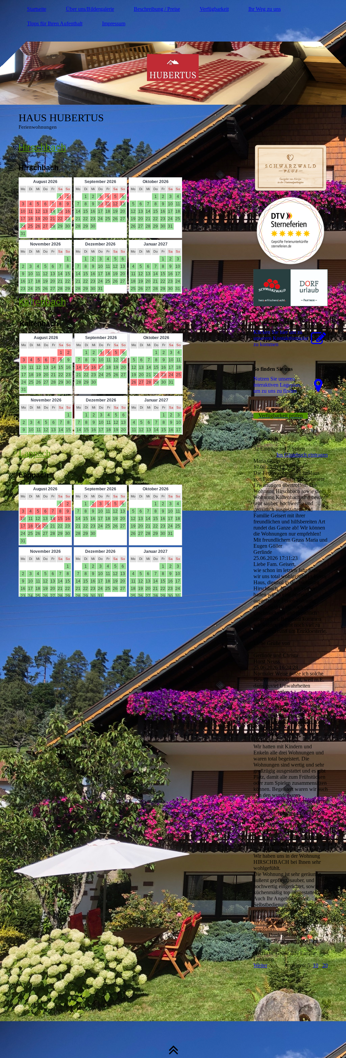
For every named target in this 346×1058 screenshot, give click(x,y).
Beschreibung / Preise (157, 9)
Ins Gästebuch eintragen (302, 455)
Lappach (35, 453)
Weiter (260, 965)
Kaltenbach (42, 301)
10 (315, 965)
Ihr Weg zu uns (264, 9)
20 (325, 965)
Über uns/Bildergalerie (90, 9)
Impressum (113, 23)
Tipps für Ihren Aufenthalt (54, 23)
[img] (173, 67)
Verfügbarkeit (214, 9)
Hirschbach (42, 147)
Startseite (36, 9)
